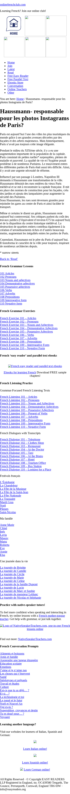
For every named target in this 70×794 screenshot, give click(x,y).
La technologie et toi (12, 697)
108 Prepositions (10, 296)
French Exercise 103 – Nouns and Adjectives (26, 324)
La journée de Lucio (12, 587)
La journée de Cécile (12, 574)
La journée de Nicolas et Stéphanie (20, 597)
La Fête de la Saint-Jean (14, 492)
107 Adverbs (7, 293)
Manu (3, 541)
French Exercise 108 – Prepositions (21, 341)
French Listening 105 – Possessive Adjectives (27, 410)
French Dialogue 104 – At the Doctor (22, 449)
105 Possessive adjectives (15, 286)
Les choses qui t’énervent (15, 673)
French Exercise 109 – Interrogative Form (24, 344)
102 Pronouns (8, 276)
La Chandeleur (9, 485)
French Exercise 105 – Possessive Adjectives (26, 331)
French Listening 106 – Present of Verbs (23, 413)
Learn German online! (37, 769)
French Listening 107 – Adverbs (19, 416)
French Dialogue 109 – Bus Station (21, 466)
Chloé (3, 528)
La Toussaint (7, 498)
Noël (3, 505)
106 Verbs (6, 290)
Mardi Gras (6, 502)
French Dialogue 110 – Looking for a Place (25, 469)
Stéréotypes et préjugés (13, 680)
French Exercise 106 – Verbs (17, 334)
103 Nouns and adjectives (15, 280)
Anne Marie (7, 524)
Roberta (4, 544)
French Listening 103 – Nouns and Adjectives (27, 403)
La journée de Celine (12, 581)
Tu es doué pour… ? (12, 713)
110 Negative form (11, 303)
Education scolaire (11, 663)
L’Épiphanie (7, 482)
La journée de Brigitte (13, 567)
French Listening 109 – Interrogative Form (25, 423)
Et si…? (5, 693)
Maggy (4, 538)
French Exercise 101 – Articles (18, 318)
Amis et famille (9, 656)
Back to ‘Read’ (9, 259)
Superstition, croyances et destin (19, 710)
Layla (3, 534)
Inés (2, 531)
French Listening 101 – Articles (18, 396)
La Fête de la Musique (13, 488)
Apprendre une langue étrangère (19, 660)
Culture (4, 687)
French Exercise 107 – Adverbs (18, 338)
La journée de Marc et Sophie (17, 591)
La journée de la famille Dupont (19, 584)
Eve (2, 548)
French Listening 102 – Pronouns (19, 400)
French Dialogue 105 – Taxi (16, 452)
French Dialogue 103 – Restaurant (20, 446)
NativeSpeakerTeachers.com (35, 639)
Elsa (2, 555)
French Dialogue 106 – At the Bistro (21, 456)
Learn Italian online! (35, 748)
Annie (3, 551)
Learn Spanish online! (35, 762)
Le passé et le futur (11, 700)
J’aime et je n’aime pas (13, 670)
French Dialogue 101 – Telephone (20, 439)
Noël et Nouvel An (11, 703)
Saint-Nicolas (8, 512)
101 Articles (7, 273)
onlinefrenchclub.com (13, 4)
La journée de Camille (13, 570)
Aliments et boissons (12, 653)
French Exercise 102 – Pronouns (19, 321)
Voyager (5, 717)
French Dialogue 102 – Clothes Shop (22, 442)
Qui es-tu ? (6, 707)
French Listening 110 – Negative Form (23, 426)
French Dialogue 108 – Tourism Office (23, 462)
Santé (3, 677)
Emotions (5, 666)
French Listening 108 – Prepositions (21, 420)
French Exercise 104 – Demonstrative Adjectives (28, 328)
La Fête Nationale (10, 495)
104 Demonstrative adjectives (17, 283)
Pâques (4, 508)
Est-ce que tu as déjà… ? (14, 690)
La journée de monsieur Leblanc (19, 594)
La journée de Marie (12, 577)
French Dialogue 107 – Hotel (17, 459)
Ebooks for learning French (20, 372)
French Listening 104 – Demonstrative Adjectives (29, 406)
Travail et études (9, 683)
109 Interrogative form (13, 300)
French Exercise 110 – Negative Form (22, 348)
